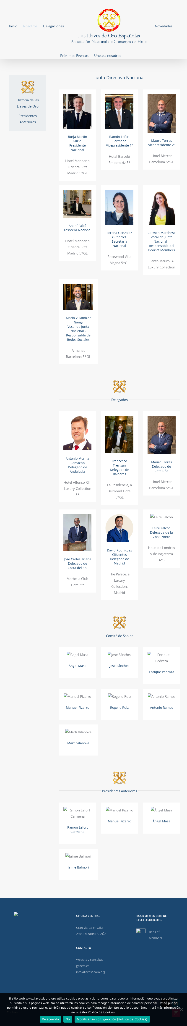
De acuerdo (50, 1019)
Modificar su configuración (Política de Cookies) (112, 1019)
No (68, 1019)
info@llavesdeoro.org (90, 972)
